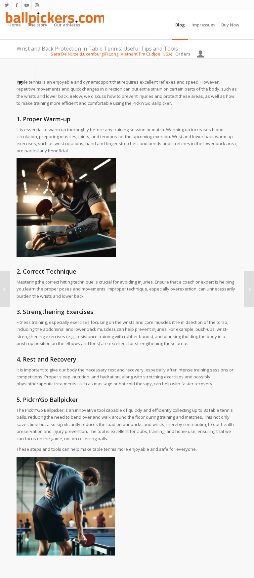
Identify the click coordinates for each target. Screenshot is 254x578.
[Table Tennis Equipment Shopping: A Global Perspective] (5, 289)
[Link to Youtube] (26, 5)
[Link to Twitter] (7, 5)
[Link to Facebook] (16, 5)
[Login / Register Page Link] (200, 53)
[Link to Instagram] (37, 5)
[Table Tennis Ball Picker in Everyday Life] (249, 289)
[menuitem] (14, 24)
